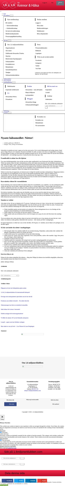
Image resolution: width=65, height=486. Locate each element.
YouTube (38, 68)
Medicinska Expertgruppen (14, 59)
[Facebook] (25, 404)
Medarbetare (9, 67)
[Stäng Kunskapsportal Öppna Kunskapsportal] (13, 82)
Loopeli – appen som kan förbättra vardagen (12, 322)
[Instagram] (30, 404)
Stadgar (8, 72)
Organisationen (10, 48)
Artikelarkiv (48, 99)
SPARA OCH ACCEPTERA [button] (8, 446)
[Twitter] (35, 404)
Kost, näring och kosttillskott (16, 144)
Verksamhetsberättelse (12, 75)
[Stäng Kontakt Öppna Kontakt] (9, 113)
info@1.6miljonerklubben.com (32, 390)
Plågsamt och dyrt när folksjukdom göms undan (13, 288)
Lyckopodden (29, 95)
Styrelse (8, 56)
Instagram (38, 63)
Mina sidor (40, 25)
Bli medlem (9, 23)
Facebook (38, 60)
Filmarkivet (9, 99)
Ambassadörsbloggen (32, 105)
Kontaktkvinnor (10, 64)
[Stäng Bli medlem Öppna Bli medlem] (11, 15)
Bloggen (30, 99)
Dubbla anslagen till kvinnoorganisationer (12, 313)
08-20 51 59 (35, 389)
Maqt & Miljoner (30, 92)
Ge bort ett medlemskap (13, 31)
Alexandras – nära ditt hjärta (33, 90)
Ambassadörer (10, 61)
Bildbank (38, 50)
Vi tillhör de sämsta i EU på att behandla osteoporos (14, 318)
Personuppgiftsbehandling (13, 36)
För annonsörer (40, 125)
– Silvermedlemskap (12, 25)
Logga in (38, 23)
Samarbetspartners (11, 69)
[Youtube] (40, 404)
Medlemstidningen (42, 28)
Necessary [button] (3, 430)
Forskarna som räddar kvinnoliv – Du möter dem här (15, 301)
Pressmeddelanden (41, 48)
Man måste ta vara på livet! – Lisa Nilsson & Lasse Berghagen (17, 326)
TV (8, 93)
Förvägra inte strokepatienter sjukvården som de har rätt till (16, 296)
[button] (7, 481)
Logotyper (38, 53)
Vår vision (9, 50)
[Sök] (46, 108)
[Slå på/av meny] (0, 11)
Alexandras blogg (30, 102)
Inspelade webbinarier (12, 90)
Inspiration (48, 90)
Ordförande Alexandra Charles (15, 53)
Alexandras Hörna (11, 96)
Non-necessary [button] (4, 438)
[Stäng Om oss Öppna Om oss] (9, 40)
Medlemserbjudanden (12, 34)
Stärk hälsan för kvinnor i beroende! (10, 309)
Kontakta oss (39, 120)
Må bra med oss (52, 86)
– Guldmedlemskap (11, 28)
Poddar (29, 86)
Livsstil (47, 92)
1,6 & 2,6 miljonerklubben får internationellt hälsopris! (15, 292)
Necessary (5, 432)
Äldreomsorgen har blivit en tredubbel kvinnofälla (14, 305)
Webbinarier (40, 31)
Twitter (37, 66)
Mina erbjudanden (42, 34)
